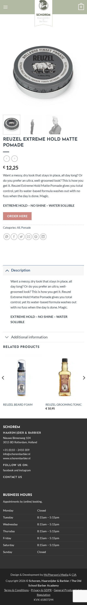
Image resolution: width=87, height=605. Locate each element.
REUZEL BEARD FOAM (18, 404)
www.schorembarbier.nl (16, 458)
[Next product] (6, 158)
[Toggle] (7, 270)
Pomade (26, 227)
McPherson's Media (56, 574)
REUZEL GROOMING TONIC (64, 404)
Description (20, 270)
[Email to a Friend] (28, 236)
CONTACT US (12, 477)
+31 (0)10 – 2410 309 (16, 450)
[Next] (77, 71)
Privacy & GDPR (41, 590)
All (18, 227)
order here (17, 216)
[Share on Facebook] (14, 236)
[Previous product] (14, 158)
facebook (8, 470)
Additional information (29, 337)
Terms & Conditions (16, 590)
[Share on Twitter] (21, 236)
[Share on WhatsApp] (6, 236)
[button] (5, 7)
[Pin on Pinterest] (36, 236)
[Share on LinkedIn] (43, 236)
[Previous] (9, 71)
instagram (25, 470)
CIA (74, 574)
